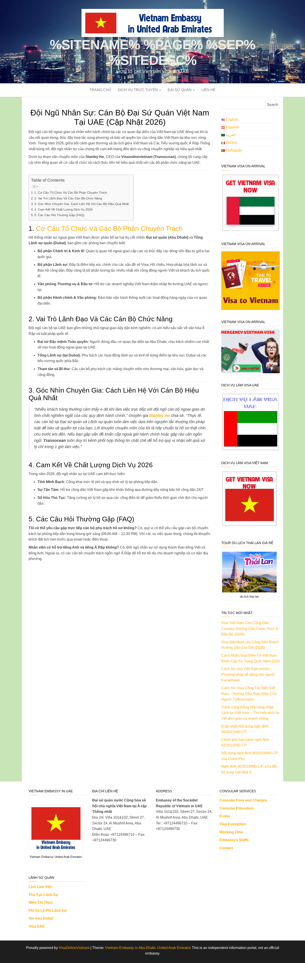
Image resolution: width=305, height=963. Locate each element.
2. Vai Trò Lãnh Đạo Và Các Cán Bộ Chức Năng (68, 198)
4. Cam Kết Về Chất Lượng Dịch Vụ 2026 (63, 209)
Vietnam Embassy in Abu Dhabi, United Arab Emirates (148, 948)
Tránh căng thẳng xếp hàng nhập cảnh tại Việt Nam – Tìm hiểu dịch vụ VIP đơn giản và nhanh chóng (250, 712)
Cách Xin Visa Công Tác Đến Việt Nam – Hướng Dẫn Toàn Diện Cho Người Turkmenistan (249, 693)
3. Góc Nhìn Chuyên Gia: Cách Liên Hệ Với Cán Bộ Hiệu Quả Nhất (81, 204)
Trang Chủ (100, 90)
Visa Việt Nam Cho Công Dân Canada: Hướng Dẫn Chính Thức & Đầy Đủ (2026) (249, 628)
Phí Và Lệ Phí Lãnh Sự (48, 910)
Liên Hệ (208, 90)
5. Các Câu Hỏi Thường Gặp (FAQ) (59, 215)
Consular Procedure (236, 808)
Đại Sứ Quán (180, 90)
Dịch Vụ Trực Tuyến (138, 90)
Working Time (231, 832)
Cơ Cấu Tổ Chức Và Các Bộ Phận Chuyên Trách (109, 228)
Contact (226, 848)
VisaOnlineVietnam (74, 948)
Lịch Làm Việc (40, 887)
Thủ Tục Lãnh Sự (43, 895)
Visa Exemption (232, 824)
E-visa (224, 816)
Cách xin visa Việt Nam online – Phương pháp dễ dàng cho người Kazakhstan (248, 674)
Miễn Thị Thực (41, 902)
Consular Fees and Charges (243, 800)
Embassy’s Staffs (234, 840)
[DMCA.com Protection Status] (120, 890)
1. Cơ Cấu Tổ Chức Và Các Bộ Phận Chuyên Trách (70, 192)
